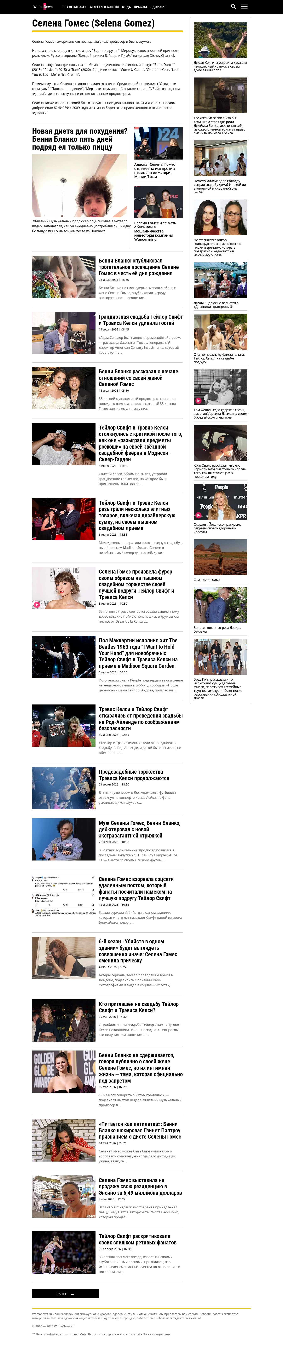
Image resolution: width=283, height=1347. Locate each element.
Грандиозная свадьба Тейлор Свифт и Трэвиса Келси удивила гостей (141, 320)
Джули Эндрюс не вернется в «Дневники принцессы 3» (216, 305)
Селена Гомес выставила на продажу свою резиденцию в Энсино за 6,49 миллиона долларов (140, 1186)
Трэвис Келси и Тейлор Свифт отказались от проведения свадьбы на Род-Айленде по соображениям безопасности (141, 719)
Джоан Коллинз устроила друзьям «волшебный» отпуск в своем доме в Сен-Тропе (220, 66)
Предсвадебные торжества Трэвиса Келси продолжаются (134, 775)
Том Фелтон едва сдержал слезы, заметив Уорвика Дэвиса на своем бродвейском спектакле (220, 414)
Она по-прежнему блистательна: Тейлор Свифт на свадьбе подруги (219, 358)
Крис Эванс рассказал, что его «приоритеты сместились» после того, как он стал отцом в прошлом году (220, 471)
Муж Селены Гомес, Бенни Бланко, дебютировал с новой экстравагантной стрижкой (139, 829)
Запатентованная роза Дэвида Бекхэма (217, 629)
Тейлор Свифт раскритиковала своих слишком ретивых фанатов (138, 1239)
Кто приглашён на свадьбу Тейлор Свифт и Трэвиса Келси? (139, 1007)
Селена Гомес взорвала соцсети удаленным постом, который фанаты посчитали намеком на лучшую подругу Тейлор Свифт (136, 889)
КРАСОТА (140, 7)
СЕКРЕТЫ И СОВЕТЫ (104, 7)
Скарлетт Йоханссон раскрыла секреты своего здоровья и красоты (217, 528)
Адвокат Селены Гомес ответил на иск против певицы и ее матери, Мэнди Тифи (154, 170)
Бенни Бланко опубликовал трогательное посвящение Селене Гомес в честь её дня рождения (139, 267)
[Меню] (244, 6)
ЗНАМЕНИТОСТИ (75, 7)
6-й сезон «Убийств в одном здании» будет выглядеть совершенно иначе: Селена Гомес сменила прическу (138, 951)
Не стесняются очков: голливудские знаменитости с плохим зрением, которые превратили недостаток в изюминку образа (217, 247)
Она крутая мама (207, 579)
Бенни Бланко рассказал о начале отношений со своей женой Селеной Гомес (138, 377)
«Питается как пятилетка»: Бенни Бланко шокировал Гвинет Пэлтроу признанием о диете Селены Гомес (140, 1130)
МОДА (126, 7)
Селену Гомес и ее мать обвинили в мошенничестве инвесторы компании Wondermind (155, 231)
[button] (236, 7)
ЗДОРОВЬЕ (158, 7)
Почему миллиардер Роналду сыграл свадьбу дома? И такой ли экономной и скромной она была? (220, 186)
